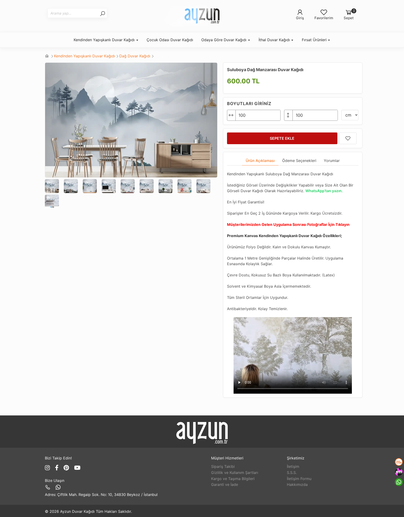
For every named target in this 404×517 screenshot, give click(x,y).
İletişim (293, 466)
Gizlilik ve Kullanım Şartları (234, 472)
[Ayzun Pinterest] (67, 467)
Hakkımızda (297, 484)
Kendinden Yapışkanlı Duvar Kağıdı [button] (105, 39)
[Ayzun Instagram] (48, 467)
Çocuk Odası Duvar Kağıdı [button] (170, 39)
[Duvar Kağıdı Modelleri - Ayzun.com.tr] (202, 16)
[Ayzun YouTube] (77, 467)
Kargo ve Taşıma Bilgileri (233, 478)
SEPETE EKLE (282, 138)
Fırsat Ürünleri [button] (315, 39)
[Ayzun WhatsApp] (58, 487)
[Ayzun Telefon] (48, 487)
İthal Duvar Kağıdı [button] (275, 39)
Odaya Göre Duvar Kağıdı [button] (224, 39)
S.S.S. (292, 472)
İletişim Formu (299, 478)
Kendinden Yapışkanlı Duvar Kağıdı (84, 56)
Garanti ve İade (224, 484)
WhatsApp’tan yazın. (324, 190)
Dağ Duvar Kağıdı (134, 56)
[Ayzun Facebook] (57, 467)
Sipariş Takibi (223, 466)
